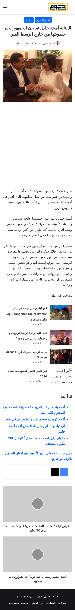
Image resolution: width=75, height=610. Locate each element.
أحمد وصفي (49, 43)
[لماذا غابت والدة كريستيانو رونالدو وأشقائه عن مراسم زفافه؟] (61, 337)
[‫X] (55, 472)
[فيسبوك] (64, 472)
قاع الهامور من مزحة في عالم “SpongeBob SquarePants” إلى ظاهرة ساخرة (26, 313)
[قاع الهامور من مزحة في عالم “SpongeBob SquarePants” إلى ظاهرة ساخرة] (61, 312)
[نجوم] (58, 7)
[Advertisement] (37, 143)
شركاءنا (62, 602)
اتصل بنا (50, 602)
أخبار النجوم (43, 20)
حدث (29, 20)
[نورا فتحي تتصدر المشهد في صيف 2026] (61, 376)
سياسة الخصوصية (19, 602)
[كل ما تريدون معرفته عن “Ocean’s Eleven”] (61, 356)
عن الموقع (37, 602)
